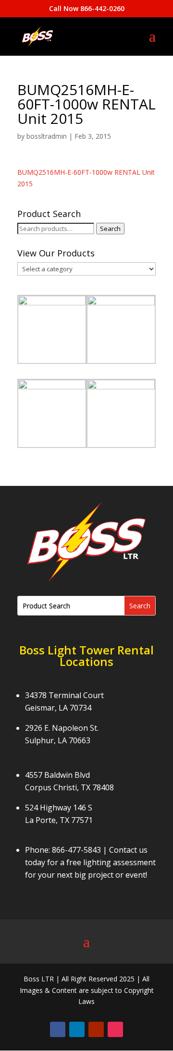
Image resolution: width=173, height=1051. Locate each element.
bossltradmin (46, 136)
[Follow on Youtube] (96, 1029)
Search (110, 228)
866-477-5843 (76, 850)
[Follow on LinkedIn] (77, 1029)
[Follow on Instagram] (115, 1029)
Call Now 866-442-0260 (86, 8)
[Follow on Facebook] (57, 1029)
